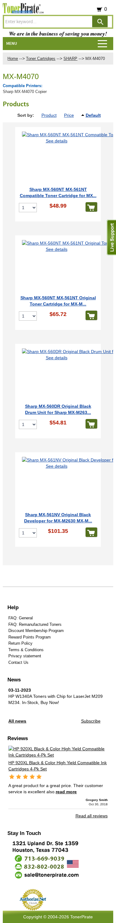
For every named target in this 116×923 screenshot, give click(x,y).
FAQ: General (20, 618)
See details (56, 140)
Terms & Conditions (26, 649)
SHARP (70, 58)
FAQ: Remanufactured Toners (35, 624)
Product (49, 115)
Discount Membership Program (36, 630)
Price (69, 115)
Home (12, 58)
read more (66, 791)
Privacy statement (24, 656)
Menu (11, 43)
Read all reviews (91, 815)
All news (17, 721)
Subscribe (91, 721)
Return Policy (20, 643)
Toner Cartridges (40, 58)
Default (93, 115)
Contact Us (18, 662)
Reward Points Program (29, 637)
